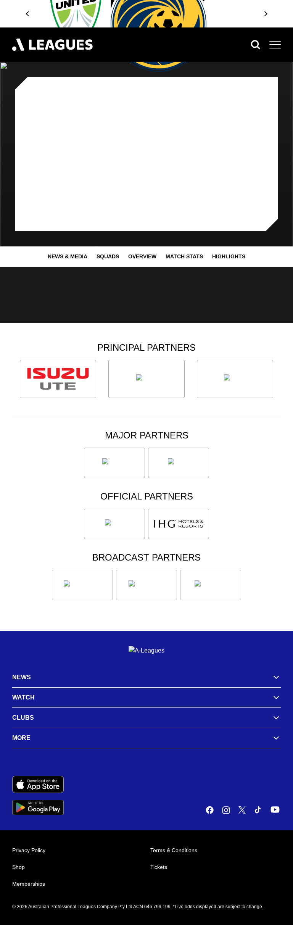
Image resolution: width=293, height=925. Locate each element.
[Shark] (235, 379)
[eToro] (178, 463)
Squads (108, 256)
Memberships (28, 884)
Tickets (158, 867)
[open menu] (275, 44)
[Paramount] (146, 585)
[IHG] (178, 524)
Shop (18, 867)
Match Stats (184, 256)
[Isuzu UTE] (58, 379)
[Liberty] (114, 463)
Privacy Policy (28, 850)
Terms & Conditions (173, 850)
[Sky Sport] (210, 585)
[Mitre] (114, 524)
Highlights (228, 256)
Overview (142, 256)
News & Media (67, 256)
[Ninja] (146, 379)
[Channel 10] (82, 585)
